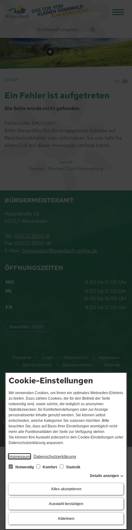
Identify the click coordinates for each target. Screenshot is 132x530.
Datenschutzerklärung (54, 456)
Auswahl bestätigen (66, 504)
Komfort (50, 467)
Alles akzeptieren (66, 489)
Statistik (72, 467)
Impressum (19, 456)
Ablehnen (66, 518)
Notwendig (24, 467)
